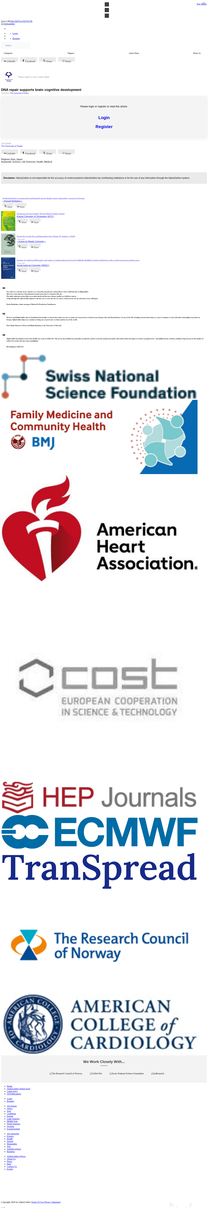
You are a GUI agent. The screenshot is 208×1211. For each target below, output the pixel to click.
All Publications (14, 1094)
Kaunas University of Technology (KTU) (35, 216)
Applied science (14, 1149)
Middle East (12, 1121)
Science (10, 1136)
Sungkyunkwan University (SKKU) (33, 265)
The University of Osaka (19, 93)
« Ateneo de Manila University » (31, 241)
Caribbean (11, 1113)
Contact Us (12, 1166)
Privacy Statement (52, 1202)
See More (202, 4)
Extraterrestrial (13, 1129)
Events (10, 1169)
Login (15, 33)
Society (10, 1141)
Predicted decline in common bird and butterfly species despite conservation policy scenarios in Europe (43, 198)
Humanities (12, 1144)
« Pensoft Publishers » (12, 201)
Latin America (13, 1119)
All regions (12, 1106)
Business (11, 1151)
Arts (9, 1146)
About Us (11, 1159)
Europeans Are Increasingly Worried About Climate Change (41, 214)
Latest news (12, 1091)
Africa (9, 1108)
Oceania (10, 1126)
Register (16, 38)
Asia (9, 1111)
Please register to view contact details (34, 77)
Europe (10, 1116)
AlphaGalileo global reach (18, 1089)
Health (10, 1139)
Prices (9, 1161)
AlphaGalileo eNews (16, 1156)
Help (9, 1164)
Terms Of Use (37, 1202)
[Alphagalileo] (8, 24)
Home (9, 1086)
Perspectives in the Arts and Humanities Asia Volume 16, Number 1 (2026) (46, 236)
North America (13, 1124)
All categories (13, 1134)
